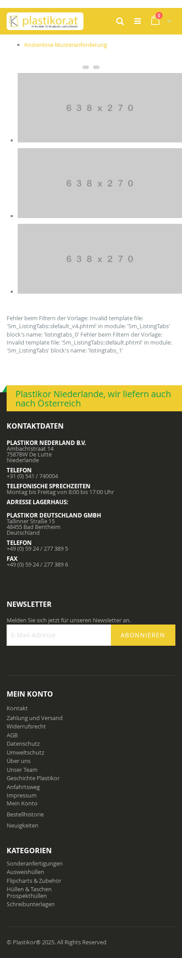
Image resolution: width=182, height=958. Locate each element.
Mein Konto (22, 803)
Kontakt (17, 708)
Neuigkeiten (22, 825)
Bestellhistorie (25, 814)
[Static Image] (100, 140)
